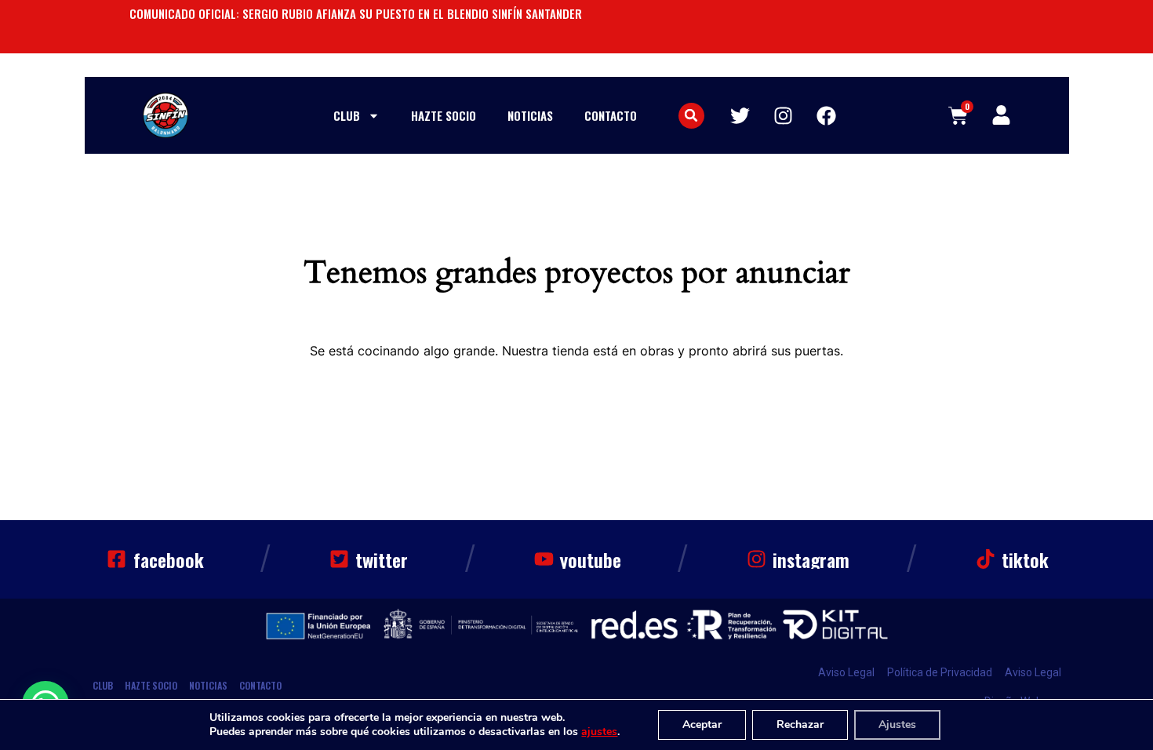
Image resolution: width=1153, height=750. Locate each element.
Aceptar (702, 724)
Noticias (530, 115)
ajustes (599, 732)
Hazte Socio (443, 115)
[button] (691, 116)
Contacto (610, 115)
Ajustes (897, 724)
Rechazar (800, 724)
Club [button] (346, 115)
